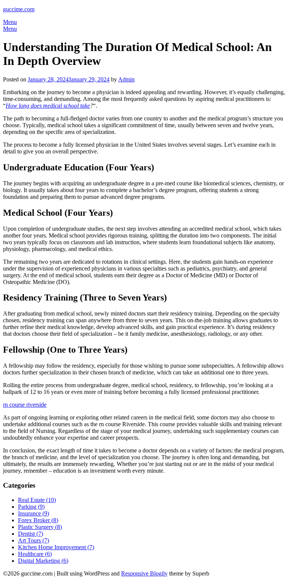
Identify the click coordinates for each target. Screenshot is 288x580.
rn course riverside (24, 404)
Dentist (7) (30, 533)
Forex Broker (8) (38, 520)
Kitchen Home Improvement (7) (56, 547)
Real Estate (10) (37, 500)
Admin (126, 79)
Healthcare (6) (35, 554)
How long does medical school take (48, 105)
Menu (10, 22)
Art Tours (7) (33, 540)
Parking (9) (31, 506)
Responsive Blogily (144, 573)
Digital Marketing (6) (43, 560)
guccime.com (18, 9)
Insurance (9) (33, 513)
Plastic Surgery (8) (40, 527)
